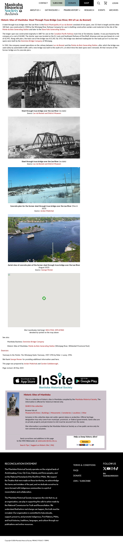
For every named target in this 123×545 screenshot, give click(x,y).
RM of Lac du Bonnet (79, 20)
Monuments (55, 413)
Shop (86, 3)
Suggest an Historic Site (40, 445)
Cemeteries (66, 413)
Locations (76, 413)
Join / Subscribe (82, 481)
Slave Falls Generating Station (53, 30)
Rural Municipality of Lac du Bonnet (58, 25)
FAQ (52, 445)
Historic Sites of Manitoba (14, 20)
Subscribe (57, 3)
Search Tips (24, 445)
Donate (72, 3)
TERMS (46, 540)
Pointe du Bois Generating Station (16, 30)
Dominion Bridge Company (31, 41)
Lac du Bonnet (58, 45)
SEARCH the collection (34, 406)
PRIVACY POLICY (38, 540)
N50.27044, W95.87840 (55, 330)
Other (84, 413)
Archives (113, 10)
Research (89, 10)
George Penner (47, 270)
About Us (34, 10)
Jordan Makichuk (47, 211)
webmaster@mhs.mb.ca (47, 441)
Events (101, 10)
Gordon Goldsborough (49, 364)
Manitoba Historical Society (86, 400)
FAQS (75, 470)
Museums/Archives (32, 413)
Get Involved (51, 10)
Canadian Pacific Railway (63, 34)
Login (115, 3)
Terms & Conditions (84, 465)
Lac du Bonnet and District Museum (47, 113)
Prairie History (71, 10)
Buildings (45, 413)
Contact (43, 3)
